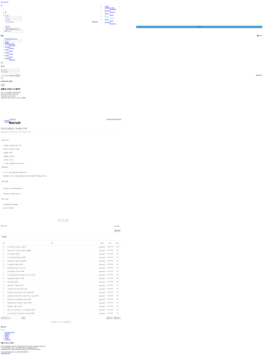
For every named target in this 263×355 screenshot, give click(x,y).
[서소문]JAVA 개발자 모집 (14, 264)
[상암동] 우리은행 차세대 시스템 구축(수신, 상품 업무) (22, 296)
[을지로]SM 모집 (11, 282)
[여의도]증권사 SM (12, 254)
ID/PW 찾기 (95, 22)
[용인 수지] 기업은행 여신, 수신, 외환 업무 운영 (20, 310)
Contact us (108, 22)
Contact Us (113, 23)
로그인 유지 (10, 22)
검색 (23, 318)
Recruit (107, 16)
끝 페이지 (67, 322)
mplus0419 (5, 132)
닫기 (3, 85)
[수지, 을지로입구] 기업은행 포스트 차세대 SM (20, 313)
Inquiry (107, 19)
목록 (118, 231)
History (107, 13)
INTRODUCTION (109, 8)
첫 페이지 (54, 322)
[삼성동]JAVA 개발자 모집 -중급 (16, 261)
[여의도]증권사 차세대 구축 (14, 128)
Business (107, 11)
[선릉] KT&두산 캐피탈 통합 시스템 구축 (18, 299)
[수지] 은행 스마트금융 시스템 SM (16, 247)
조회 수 (117, 243)
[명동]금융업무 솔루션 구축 (14, 278)
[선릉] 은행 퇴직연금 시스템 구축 (16, 268)
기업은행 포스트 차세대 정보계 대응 (17, 289)
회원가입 (7, 26)
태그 (118, 318)
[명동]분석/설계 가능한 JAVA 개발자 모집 (18, 303)
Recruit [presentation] (7, 122)
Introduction (113, 9)
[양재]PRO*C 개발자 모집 (14, 285)
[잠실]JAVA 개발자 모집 (13, 306)
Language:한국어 (12, 28)
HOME (107, 6)
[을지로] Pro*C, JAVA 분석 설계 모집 (17, 250)
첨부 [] (4, 226)
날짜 (110, 243)
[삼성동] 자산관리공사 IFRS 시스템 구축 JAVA (19, 292)
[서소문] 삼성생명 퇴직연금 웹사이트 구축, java (20, 275)
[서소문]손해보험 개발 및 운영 (15, 257)
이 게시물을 (116, 226)
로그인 (199, 27)
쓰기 (111, 318)
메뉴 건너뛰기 (5, 2)
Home (110, 119)
